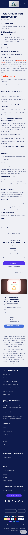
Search (5, 427)
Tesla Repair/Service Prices (10, 381)
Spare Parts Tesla (7, 480)
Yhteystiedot (22, 528)
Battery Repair (6, 394)
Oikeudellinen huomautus (14, 530)
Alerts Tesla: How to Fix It (9, 470)
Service (5, 477)
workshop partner (14, 359)
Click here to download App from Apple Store (13, 326)
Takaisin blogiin (15, 233)
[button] (3, 4)
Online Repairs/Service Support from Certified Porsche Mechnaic (12, 412)
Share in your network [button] (8, 227)
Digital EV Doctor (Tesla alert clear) (14, 524)
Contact (3, 171)
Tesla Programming (8, 391)
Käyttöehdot (6, 528)
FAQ (4, 437)
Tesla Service (6, 374)
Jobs (4, 444)
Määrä (14, 250)
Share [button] (4, 272)
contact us (19, 196)
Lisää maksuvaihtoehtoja (14, 266)
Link (2, 88)
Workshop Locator (6, 131)
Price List (22, 66)
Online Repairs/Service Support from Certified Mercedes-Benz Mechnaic (12, 406)
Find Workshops (7, 457)
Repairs (5, 474)
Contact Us (4, 81)
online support (22, 62)
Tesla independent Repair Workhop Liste (13, 388)
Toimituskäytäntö (14, 528)
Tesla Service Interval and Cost (11, 384)
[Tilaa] (22, 490)
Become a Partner (7, 431)
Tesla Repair (6, 377)
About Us (5, 434)
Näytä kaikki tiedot (20, 272)
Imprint (5, 448)
